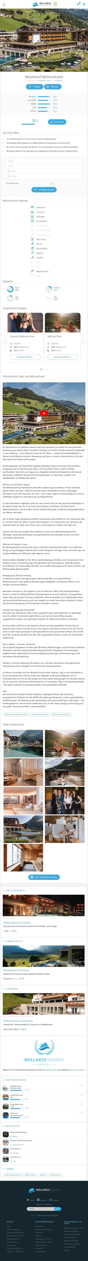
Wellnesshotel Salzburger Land (16, 715)
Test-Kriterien (39, 1226)
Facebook (43, 1200)
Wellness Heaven (41, 1245)
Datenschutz (20, 1252)
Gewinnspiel (11, 1245)
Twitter (31, 1200)
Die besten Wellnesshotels (15, 1233)
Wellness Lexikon (12, 1242)
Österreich (58, 80)
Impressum (10, 1252)
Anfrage (36, 87)
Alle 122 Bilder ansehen (46, 877)
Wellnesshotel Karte (13, 1229)
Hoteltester (39, 1233)
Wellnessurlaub (30, 1175)
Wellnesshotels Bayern (71, 1231)
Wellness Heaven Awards (43, 1242)
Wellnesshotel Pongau (39, 715)
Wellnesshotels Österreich (72, 1234)
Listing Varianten (41, 1252)
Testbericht (58, 122)
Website (54, 87)
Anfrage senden (46, 189)
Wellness (43, 1175)
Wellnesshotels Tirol (70, 1238)
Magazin (38, 1236)
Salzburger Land (44, 80)
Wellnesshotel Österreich (61, 715)
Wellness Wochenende (12, 1175)
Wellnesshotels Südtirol (72, 1244)
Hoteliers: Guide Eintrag (14, 1248)
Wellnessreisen (55, 1175)
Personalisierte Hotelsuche (15, 1236)
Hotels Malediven (70, 1247)
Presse (9, 1226)
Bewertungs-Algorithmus (43, 1229)
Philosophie (39, 1248)
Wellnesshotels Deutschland (73, 1228)
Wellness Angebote (13, 1239)
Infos (9, 67)
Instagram (55, 1200)
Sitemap (67, 1250)
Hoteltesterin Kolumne (43, 1239)
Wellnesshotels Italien (71, 1241)
